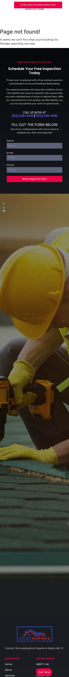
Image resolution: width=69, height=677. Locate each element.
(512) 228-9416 (22, 116)
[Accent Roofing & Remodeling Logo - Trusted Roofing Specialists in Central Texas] (34, 634)
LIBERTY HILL (42, 664)
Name (10, 141)
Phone (10, 165)
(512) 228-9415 (46, 116)
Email (10, 153)
